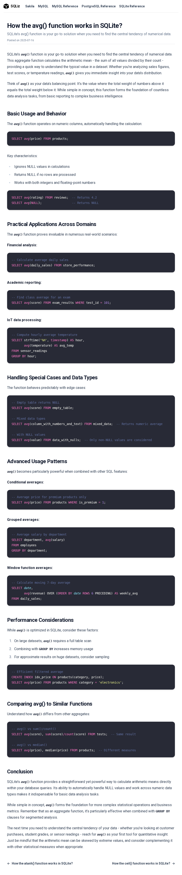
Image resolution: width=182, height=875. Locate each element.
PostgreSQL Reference (99, 6)
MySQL (43, 6)
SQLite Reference (132, 6)
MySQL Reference (65, 6)
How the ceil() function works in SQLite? (143, 863)
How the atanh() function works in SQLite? (40, 863)
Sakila (29, 6)
